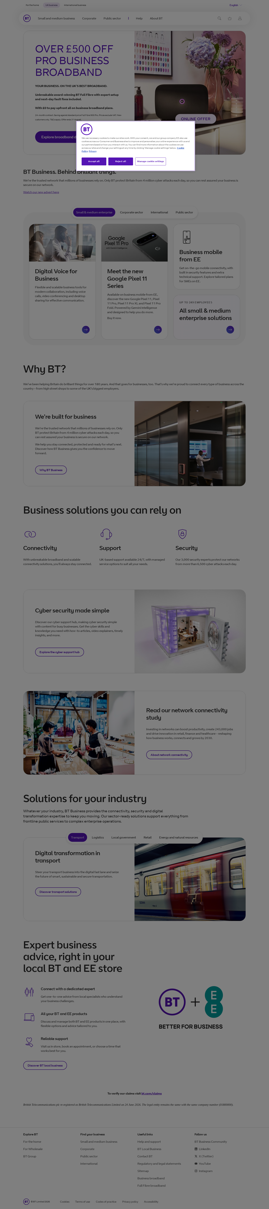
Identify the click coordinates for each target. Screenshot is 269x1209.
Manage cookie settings (150, 161)
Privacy (92, 151)
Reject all (120, 161)
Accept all (94, 161)
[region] (135, 146)
